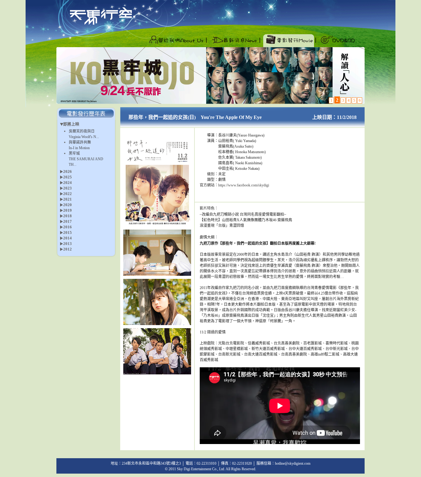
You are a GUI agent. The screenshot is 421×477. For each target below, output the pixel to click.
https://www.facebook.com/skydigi (243, 185)
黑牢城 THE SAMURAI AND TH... (86, 159)
